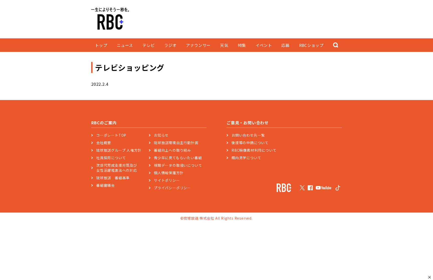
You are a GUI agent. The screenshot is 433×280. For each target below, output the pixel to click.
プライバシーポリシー (172, 187)
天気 (224, 45)
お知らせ (161, 135)
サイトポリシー (167, 180)
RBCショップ (311, 45)
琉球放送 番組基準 (113, 177)
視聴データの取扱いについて (178, 165)
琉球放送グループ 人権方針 (118, 150)
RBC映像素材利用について (254, 150)
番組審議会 (105, 185)
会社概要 (103, 142)
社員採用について (111, 157)
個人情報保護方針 (168, 172)
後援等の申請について (250, 142)
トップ (101, 45)
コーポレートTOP (111, 135)
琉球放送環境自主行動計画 (176, 142)
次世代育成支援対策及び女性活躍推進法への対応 (116, 168)
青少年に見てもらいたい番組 (178, 157)
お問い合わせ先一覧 (248, 135)
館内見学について (246, 157)
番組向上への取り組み (172, 150)
